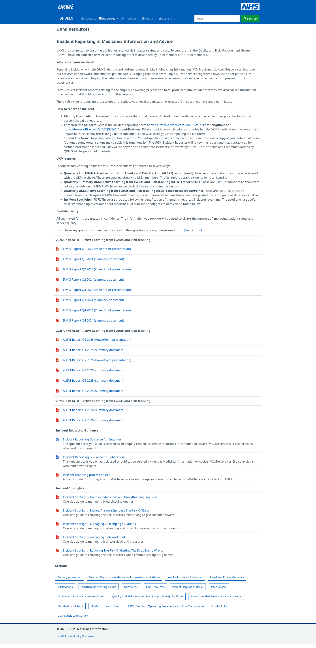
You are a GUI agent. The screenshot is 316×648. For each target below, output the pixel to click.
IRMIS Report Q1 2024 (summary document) (93, 259)
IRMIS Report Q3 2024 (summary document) (93, 300)
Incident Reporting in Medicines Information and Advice (124, 577)
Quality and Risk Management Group (81, 596)
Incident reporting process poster (86, 475)
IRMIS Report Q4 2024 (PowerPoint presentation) (97, 310)
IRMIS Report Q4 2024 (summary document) (93, 320)
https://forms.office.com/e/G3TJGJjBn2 (90, 129)
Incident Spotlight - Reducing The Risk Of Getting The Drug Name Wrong (113, 550)
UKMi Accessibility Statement (77, 636)
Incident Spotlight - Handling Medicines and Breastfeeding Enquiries (110, 497)
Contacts (90, 18)
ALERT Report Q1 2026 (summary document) (93, 410)
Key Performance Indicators (185, 577)
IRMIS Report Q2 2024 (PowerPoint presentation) (97, 269)
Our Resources (155, 587)
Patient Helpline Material (187, 587)
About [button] (149, 18)
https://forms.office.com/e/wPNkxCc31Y (178, 125)
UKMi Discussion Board (106, 606)
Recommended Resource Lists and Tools (216, 596)
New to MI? (131, 587)
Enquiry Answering (70, 577)
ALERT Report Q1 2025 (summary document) (93, 350)
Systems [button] (167, 18)
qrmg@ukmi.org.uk (189, 230)
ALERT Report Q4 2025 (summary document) (93, 391)
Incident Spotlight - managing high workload (94, 537)
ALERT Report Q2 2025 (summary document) (93, 370)
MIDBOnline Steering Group (98, 587)
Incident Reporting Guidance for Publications (94, 457)
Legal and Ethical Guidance (227, 577)
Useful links (219, 606)
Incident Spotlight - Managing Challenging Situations (99, 524)
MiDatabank (65, 587)
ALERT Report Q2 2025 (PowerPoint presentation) (97, 360)
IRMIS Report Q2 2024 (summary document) (93, 280)
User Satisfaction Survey (73, 615)
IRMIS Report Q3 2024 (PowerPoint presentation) (97, 290)
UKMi (68, 18)
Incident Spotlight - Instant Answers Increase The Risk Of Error (106, 510)
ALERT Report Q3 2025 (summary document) (93, 381)
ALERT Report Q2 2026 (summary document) (93, 420)
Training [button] (130, 18)
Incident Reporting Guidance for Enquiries (92, 439)
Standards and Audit (70, 606)
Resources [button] (108, 18)
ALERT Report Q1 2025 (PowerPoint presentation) (97, 340)
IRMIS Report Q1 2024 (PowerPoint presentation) (97, 249)
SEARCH (251, 18)
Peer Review (218, 587)
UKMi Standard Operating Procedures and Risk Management (166, 606)
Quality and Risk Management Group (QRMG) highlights (147, 596)
